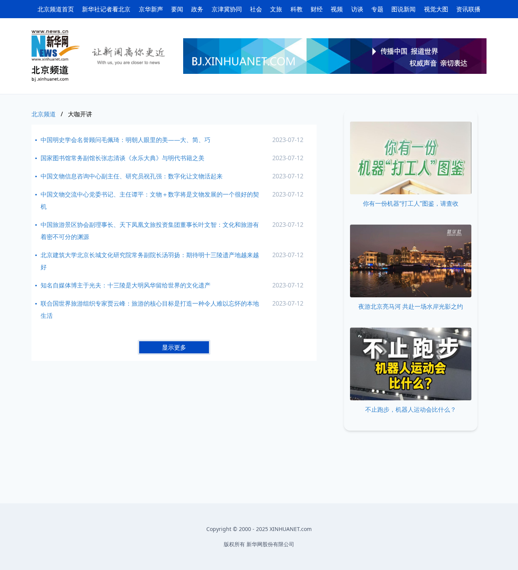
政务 (197, 9)
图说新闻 (403, 9)
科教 (296, 9)
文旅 (276, 9)
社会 (256, 9)
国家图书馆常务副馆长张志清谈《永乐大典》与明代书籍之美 (122, 158)
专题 (377, 9)
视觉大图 (436, 9)
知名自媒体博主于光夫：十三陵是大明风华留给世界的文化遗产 (125, 285)
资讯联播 (468, 9)
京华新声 (151, 9)
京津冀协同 (227, 9)
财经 (317, 9)
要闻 (177, 9)
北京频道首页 (56, 9)
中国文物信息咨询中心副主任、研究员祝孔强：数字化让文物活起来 (132, 176)
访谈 (357, 9)
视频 (337, 9)
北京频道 (43, 114)
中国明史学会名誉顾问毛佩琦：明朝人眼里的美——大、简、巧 (125, 140)
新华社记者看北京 (106, 9)
